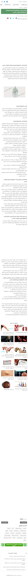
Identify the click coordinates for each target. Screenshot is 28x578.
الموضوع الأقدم (4, 522)
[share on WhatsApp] (13, 18)
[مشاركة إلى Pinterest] (7, 18)
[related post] (21, 328)
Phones (14, 537)
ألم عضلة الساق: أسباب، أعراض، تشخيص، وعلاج (8, 333)
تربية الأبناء (16, 530)
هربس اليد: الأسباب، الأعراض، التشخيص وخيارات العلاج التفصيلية (7, 356)
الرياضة (8, 528)
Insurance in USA (15, 535)
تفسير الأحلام (19, 537)
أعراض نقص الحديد (22, 343)
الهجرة (11, 530)
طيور (25, 537)
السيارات (12, 533)
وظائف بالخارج (7, 535)
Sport (25, 540)
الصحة (21, 519)
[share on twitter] (10, 18)
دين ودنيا (7, 533)
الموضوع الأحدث (23, 522)
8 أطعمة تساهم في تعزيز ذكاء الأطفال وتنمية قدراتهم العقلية (20, 356)
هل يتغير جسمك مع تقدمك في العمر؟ (20, 389)
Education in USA (7, 537)
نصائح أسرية (18, 533)
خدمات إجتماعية (23, 530)
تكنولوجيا (24, 533)
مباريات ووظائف (18, 528)
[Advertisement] (14, 38)
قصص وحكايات (23, 535)
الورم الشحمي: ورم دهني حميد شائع (8, 378)
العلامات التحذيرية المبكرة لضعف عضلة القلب (15, 569)
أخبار (13, 528)
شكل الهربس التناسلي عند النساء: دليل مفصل (20, 378)
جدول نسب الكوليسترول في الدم (20, 367)
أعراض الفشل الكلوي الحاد (20, 332)
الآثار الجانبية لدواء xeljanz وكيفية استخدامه (8, 367)
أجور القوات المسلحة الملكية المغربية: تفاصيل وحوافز (14, 566)
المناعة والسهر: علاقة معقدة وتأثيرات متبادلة (8, 344)
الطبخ (7, 530)
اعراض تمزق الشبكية (8, 389)
